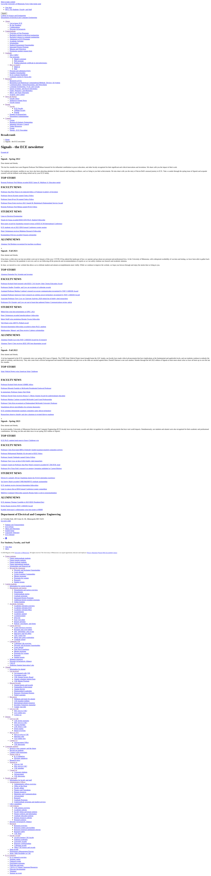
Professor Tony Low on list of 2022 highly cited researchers (21, 461)
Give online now (20, 713)
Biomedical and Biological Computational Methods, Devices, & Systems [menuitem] (35, 83)
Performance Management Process (22, 851)
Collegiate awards (20, 845)
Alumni (8, 667)
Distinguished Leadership (23, 691)
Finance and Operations (22, 790)
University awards (20, 841)
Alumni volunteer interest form (24, 679)
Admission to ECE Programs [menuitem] (20, 39)
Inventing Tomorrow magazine (24, 705)
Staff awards (14, 849)
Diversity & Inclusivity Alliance (21, 661)
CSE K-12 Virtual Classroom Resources (24, 867)
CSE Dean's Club (20, 727)
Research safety (19, 832)
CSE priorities (19, 768)
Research (17, 580)
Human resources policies (23, 818)
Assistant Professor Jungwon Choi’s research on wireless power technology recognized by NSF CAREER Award (40, 295)
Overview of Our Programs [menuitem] (19, 33)
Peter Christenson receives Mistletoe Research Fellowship (21, 231)
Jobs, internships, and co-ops (24, 631)
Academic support (20, 614)
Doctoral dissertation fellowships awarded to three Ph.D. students (23, 327)
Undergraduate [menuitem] (10, 31)
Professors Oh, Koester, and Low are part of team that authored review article (36, 302)
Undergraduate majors (21, 594)
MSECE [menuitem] (17, 67)
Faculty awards (15, 835)
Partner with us (15, 754)
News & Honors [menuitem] (11, 96)
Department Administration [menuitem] (19, 116)
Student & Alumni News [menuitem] (18, 100)
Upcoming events (20, 675)
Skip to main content (8, 2)
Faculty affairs (19, 788)
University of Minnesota (22, 552)
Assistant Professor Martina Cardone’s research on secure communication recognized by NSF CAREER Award (39, 291)
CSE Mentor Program (21, 681)
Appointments (19, 612)
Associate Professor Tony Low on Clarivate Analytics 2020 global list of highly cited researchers (34, 299)
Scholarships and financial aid (20, 566)
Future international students (19, 564)
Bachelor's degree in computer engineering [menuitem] (24, 37)
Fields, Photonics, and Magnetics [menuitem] (21, 91)
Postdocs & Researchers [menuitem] (18, 114)
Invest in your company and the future (23, 748)
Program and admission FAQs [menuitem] (20, 71)
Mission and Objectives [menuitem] (18, 49)
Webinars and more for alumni (24, 699)
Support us (13, 762)
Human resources (20, 792)
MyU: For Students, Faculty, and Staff (18, 9)
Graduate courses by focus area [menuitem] (20, 77)
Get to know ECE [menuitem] (16, 23)
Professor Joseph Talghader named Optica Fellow (18, 457)
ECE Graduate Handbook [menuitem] (19, 75)
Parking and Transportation (14, 525)
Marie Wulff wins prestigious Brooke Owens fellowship (20, 319)
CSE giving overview (21, 721)
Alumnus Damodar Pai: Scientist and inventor (17, 274)
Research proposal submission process (27, 830)
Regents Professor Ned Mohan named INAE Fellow (19, 207)
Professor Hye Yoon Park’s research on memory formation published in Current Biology (31, 468)
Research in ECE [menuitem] (16, 81)
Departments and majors (18, 588)
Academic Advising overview (24, 606)
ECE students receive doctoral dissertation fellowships (19, 485)
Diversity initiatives (20, 758)
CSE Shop (17, 834)
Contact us (17, 715)
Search (4, 13)
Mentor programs (20, 576)
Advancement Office (21, 742)
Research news (15, 760)
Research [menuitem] (8, 79)
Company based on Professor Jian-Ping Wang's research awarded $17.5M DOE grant (30, 465)
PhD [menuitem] (15, 69)
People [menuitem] (7, 104)
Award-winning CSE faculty (24, 837)
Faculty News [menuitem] (14, 98)
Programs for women (21, 578)
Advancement (19, 774)
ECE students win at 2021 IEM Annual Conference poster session (24, 227)
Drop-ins (17, 618)
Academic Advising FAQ (23, 608)
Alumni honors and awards (23, 685)
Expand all (4, 152)
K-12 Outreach (10, 855)
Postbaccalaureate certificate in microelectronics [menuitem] (30, 63)
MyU (7, 549)
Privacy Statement (92, 552)
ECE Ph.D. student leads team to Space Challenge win (20, 440)
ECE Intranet (9, 535)
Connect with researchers (18, 752)
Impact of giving (19, 731)
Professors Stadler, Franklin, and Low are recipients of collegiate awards (26, 287)
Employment (9, 531)
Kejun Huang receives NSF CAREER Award (17, 506)
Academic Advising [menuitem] (16, 41)
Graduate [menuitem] (8, 53)
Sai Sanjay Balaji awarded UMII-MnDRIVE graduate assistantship (24, 482)
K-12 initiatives (19, 756)
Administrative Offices (17, 782)
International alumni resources (24, 703)
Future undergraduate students (20, 558)
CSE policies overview (22, 808)
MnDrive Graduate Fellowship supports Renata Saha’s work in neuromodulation (29, 493)
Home (7, 140)
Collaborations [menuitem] (15, 27)
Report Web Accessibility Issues (107, 552)
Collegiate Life (15, 641)
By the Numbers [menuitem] (15, 25)
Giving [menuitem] (12, 120)
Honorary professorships (22, 843)
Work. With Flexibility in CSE (20, 853)
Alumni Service (19, 689)
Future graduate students (18, 562)
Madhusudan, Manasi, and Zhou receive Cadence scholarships (22, 330)
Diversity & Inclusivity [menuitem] (17, 29)
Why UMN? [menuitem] (14, 55)
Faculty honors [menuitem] (15, 102)
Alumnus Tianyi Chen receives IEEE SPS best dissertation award (23, 343)
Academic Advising (16, 604)
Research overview (20, 826)
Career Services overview (23, 628)
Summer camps (15, 859)
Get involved (14, 671)
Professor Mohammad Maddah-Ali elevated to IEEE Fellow (22, 453)
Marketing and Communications (25, 794)
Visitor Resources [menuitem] (16, 126)
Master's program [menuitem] (20, 59)
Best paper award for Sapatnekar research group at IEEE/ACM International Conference (31, 224)
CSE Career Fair (20, 635)
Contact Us (13, 740)
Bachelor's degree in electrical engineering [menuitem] (24, 35)
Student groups (19, 582)
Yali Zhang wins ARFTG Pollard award (15, 323)
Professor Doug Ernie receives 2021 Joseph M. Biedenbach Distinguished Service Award (32, 203)
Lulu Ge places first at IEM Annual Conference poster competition (24, 489)
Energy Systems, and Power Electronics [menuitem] (23, 89)
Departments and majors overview (26, 590)
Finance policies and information (25, 814)
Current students (11, 584)
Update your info (20, 707)
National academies (21, 839)
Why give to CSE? (20, 711)
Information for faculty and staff (21, 780)
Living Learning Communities (24, 574)
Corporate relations (20, 772)
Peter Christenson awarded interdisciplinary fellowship (20, 315)
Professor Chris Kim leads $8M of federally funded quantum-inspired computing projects (32, 450)
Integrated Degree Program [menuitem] (19, 47)
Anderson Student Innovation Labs (22, 665)
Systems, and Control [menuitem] (17, 95)
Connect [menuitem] (8, 118)
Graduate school (19, 639)
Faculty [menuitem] (12, 106)
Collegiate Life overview (22, 643)
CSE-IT (12, 663)
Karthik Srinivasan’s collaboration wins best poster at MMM (22, 510)
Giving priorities (19, 725)
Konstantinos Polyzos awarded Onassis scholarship (18, 235)
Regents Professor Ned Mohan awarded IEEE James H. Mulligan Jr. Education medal (30, 182)
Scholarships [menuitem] (14, 43)
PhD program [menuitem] (19, 61)
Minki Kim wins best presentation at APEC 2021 (18, 312)
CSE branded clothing (21, 701)
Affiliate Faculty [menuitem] (19, 110)
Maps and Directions (12, 529)
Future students (10, 556)
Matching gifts (19, 736)
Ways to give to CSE (21, 734)
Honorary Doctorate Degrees (24, 693)
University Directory (12, 533)
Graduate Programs (20, 800)
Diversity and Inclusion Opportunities (27, 570)
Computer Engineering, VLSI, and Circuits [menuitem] (25, 87)
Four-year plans (19, 620)
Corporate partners (11, 746)
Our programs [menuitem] (14, 57)
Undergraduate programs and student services (30, 802)
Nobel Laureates (19, 695)
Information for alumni (17, 669)
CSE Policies (14, 806)
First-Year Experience (21, 649)
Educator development (17, 869)
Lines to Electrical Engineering (11, 216)
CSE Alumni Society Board (23, 677)
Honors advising (19, 622)
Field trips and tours (16, 865)
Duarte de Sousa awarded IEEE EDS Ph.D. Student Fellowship (23, 220)
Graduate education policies (23, 816)
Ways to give (14, 733)
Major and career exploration (24, 637)
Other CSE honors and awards (24, 847)
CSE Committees (16, 804)
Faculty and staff (11, 778)
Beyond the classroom (17, 568)
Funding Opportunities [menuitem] (17, 73)
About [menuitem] (7, 21)
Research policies (20, 820)
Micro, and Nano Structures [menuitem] (19, 93)
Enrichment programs (17, 863)
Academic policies (20, 810)
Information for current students (21, 586)
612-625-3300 (6, 521)
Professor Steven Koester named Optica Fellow (17, 196)
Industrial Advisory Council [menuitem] (19, 124)
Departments (18, 592)
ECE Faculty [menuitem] (18, 108)
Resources (13, 697)
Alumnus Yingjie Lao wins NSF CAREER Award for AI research (24, 340)
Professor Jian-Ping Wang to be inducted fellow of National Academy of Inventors (29, 192)
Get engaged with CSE (22, 673)
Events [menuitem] (12, 128)
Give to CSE (14, 709)
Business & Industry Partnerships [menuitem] (21, 122)
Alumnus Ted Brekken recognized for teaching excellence (21, 244)
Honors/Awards (15, 683)
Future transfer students (18, 560)
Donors (7, 717)
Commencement (19, 616)
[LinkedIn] (6, 538)
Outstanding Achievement (23, 687)
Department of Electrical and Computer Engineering (19, 17)
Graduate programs (20, 596)
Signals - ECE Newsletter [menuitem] (18, 130)
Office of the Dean (20, 786)
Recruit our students (17, 750)
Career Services (15, 626)
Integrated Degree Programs (24, 598)
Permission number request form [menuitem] (21, 51)
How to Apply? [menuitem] (15, 65)
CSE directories (19, 744)
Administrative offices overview (25, 784)
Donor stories (18, 729)
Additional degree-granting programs (27, 600)
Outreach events (15, 861)
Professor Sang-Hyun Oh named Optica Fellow (17, 199)
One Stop (8, 7)
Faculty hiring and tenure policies (25, 812)
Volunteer (13, 871)
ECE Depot (9, 527)
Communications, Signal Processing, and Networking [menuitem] (28, 85)
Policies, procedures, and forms (25, 624)
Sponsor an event (16, 873)
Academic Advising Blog (23, 610)
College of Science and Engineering (13, 16)
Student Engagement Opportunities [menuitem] (22, 45)
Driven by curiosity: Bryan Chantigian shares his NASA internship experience (28, 478)
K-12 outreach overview (18, 857)
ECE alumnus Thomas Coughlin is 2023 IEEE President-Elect (22, 502)
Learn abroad (18, 572)
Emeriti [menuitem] (16, 112)
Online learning (19, 602)
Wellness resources (16, 659)
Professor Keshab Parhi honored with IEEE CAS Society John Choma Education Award (31, 284)
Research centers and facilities (24, 828)
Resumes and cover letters (23, 630)
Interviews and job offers (22, 633)
